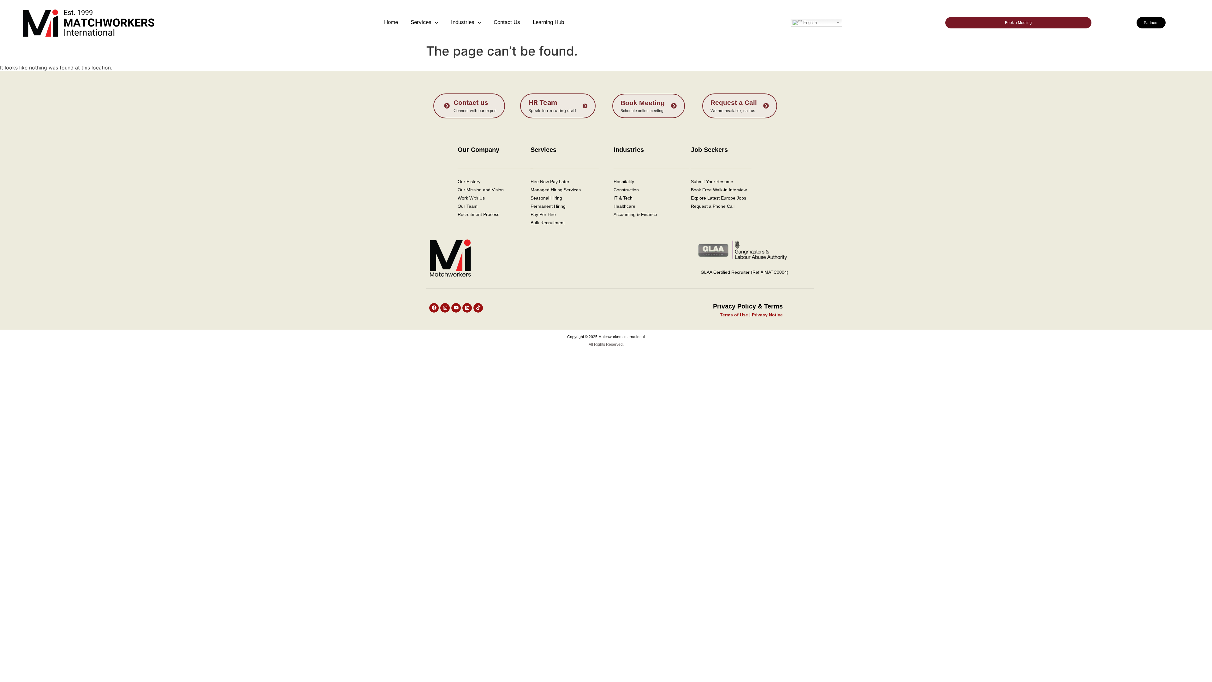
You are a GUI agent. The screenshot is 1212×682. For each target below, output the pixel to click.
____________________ (651, 165)
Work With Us (471, 197)
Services (421, 22)
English (809, 22)
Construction (626, 189)
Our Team (468, 206)
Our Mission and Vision (481, 189)
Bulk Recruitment (548, 222)
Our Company (478, 149)
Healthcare (625, 206)
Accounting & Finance (635, 214)
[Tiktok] (478, 308)
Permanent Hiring (548, 206)
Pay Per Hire (543, 214)
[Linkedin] (467, 308)
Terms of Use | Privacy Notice (751, 314)
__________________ (565, 165)
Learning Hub (548, 22)
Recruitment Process (478, 214)
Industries (462, 22)
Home (391, 22)
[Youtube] (456, 308)
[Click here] (469, 105)
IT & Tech (623, 197)
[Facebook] (434, 308)
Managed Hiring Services (556, 189)
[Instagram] (445, 308)
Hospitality (624, 181)
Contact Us (507, 22)
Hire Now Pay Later (550, 181)
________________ (721, 165)
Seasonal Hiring (546, 197)
